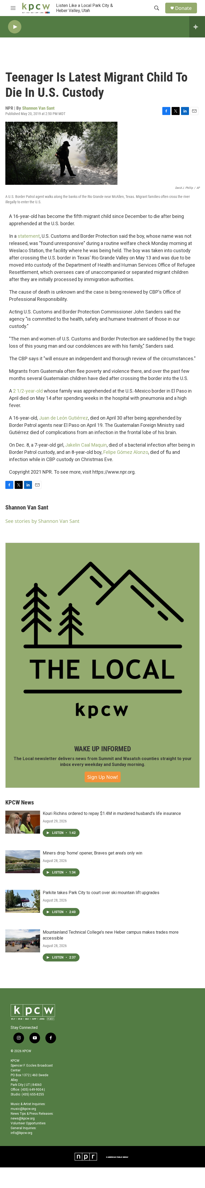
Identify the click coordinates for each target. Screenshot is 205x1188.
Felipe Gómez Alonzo (125, 452)
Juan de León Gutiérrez (63, 418)
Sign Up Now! (102, 777)
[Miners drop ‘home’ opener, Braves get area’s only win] (22, 861)
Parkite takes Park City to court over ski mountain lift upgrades (101, 892)
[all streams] (197, 26)
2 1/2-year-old (28, 391)
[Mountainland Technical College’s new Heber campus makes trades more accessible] (22, 940)
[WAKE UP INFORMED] (102, 640)
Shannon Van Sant (38, 108)
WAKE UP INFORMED (102, 749)
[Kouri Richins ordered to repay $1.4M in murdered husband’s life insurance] (22, 822)
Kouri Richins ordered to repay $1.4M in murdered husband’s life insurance (112, 813)
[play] (14, 27)
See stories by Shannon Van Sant (42, 521)
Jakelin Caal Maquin (86, 445)
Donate (183, 8)
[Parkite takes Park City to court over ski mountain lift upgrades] (22, 901)
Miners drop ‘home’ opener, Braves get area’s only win (92, 853)
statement (29, 236)
